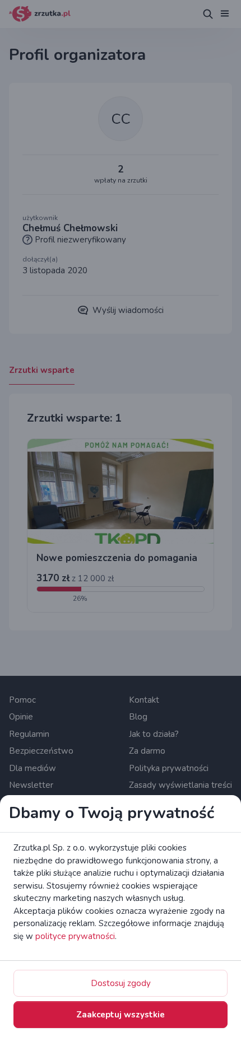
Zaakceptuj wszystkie (120, 1014)
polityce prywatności (75, 936)
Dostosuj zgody (121, 983)
